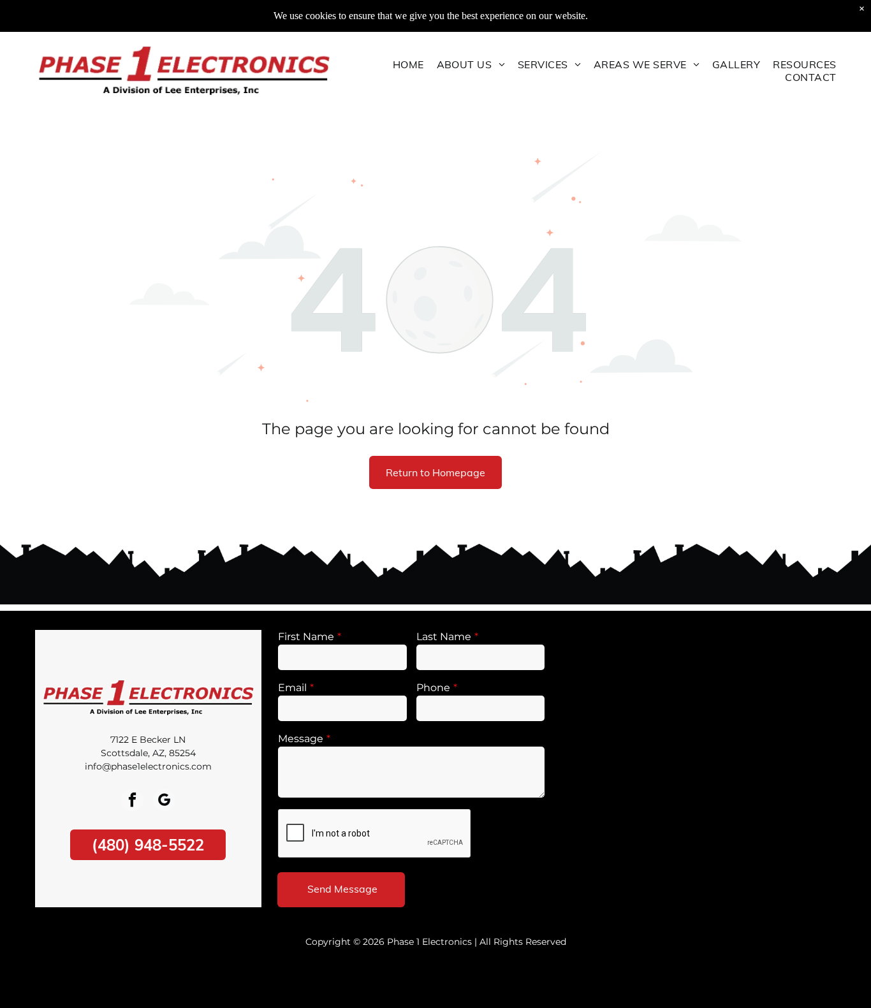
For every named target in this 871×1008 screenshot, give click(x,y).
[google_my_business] (164, 801)
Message (300, 739)
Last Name (443, 637)
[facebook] (132, 801)
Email (292, 688)
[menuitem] (408, 64)
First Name (306, 637)
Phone (433, 688)
